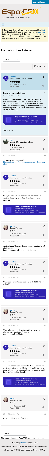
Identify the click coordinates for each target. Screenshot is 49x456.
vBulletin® (24, 443)
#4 (45, 242)
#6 (45, 326)
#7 (45, 362)
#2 (45, 156)
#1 (45, 92)
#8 (45, 414)
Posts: (12, 86)
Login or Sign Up (39, 2)
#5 (45, 278)
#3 (45, 192)
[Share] (43, 85)
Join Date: (14, 84)
